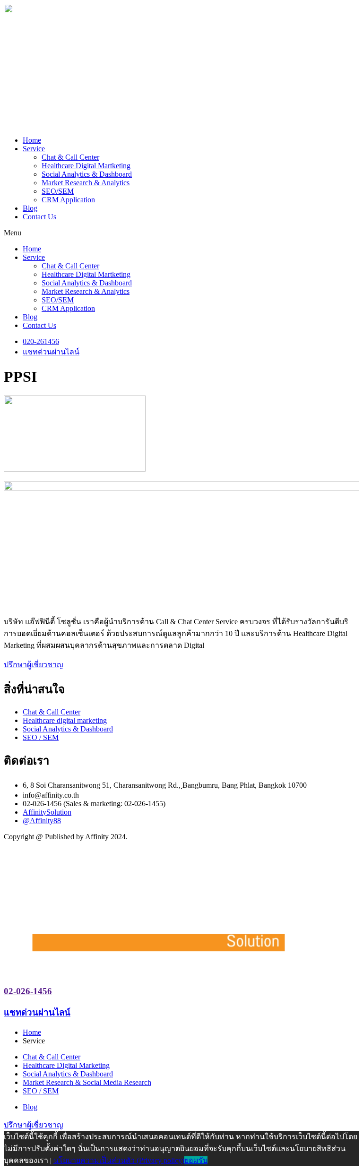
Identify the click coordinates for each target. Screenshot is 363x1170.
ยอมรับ (195, 1160)
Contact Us (39, 217)
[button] (181, 233)
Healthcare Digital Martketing (86, 166)
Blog (30, 208)
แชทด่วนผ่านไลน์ (37, 1012)
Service (34, 149)
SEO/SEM (58, 191)
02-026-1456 (28, 991)
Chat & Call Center (70, 157)
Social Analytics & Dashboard (87, 174)
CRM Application (68, 200)
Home (32, 140)
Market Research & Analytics (86, 183)
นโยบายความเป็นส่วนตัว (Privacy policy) (118, 1160)
